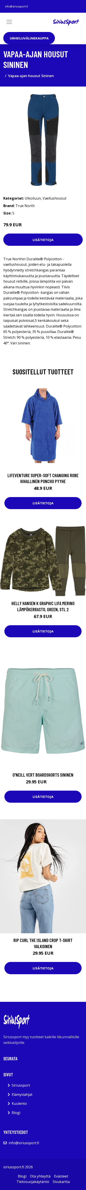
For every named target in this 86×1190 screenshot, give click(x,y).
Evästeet (61, 1176)
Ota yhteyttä (40, 1176)
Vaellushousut (54, 198)
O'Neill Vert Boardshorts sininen (43, 774)
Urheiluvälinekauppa (29, 38)
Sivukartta (61, 1181)
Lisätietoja (43, 239)
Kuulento (19, 1103)
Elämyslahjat (22, 1094)
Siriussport (21, 1085)
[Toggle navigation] (9, 22)
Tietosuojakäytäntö (33, 1181)
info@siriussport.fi (16, 6)
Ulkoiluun (33, 198)
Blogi (16, 1112)
